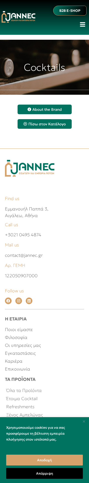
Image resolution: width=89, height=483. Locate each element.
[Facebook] (8, 300)
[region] (44, 450)
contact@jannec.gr (24, 255)
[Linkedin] (29, 300)
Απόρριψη (44, 473)
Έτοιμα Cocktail (22, 398)
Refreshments (20, 406)
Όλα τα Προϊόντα (24, 390)
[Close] (84, 421)
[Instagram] (18, 300)
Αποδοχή (44, 460)
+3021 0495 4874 (23, 235)
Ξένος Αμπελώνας (24, 415)
